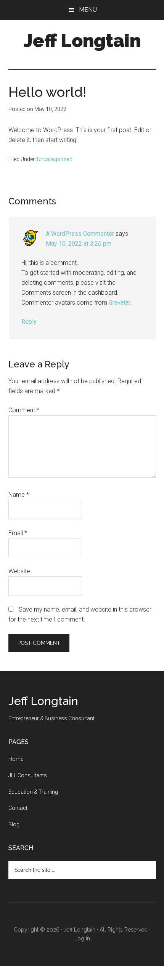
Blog (13, 824)
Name (18, 494)
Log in (82, 938)
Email (17, 533)
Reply (29, 321)
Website (19, 571)
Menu (88, 9)
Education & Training (33, 792)
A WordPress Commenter (80, 233)
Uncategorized (54, 159)
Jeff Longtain (82, 40)
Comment (23, 410)
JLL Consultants (27, 775)
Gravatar (119, 302)
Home (15, 759)
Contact (17, 808)
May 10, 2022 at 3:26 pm (78, 243)
